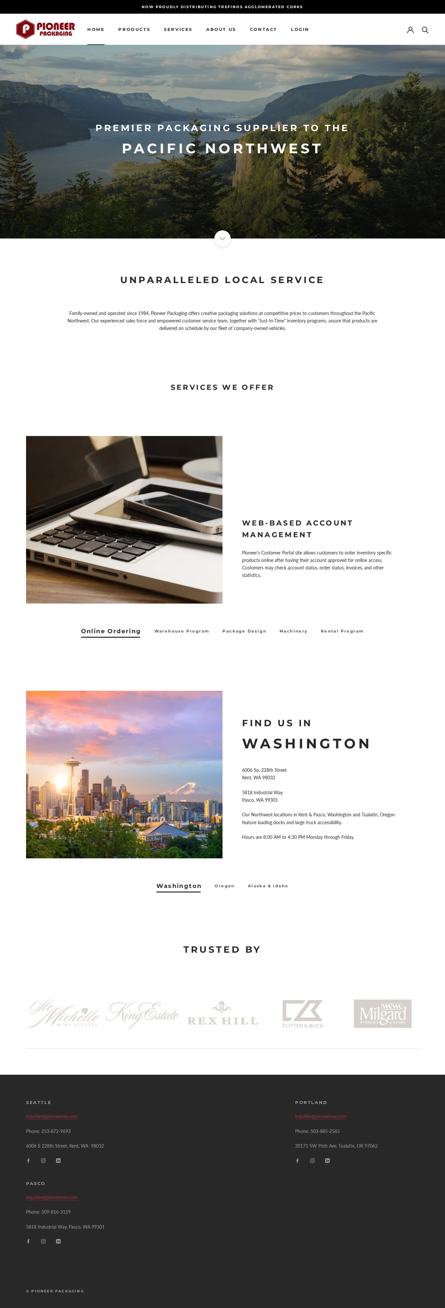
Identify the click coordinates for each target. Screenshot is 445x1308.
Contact (263, 29)
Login (300, 29)
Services (178, 29)
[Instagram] (43, 1160)
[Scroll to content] (222, 238)
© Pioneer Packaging (55, 1291)
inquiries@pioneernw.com (52, 1116)
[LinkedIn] (58, 1160)
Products (134, 29)
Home (96, 29)
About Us (221, 29)
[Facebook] (28, 1160)
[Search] (425, 29)
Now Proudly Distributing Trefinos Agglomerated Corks (222, 7)
